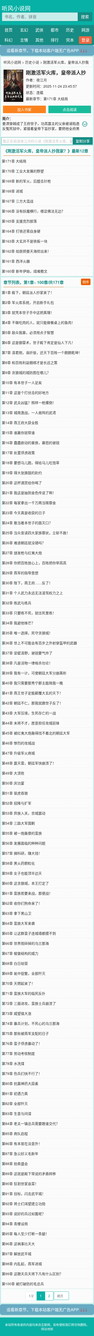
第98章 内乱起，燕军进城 (22, 1263)
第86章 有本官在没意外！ (22, 1143)
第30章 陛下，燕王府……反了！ (27, 582)
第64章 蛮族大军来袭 (18, 923)
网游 (85, 30)
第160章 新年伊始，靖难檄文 (24, 271)
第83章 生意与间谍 (16, 1113)
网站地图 (47, 1329)
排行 (55, 40)
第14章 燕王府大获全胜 (20, 422)
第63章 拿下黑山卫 (16, 913)
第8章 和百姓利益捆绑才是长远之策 (29, 362)
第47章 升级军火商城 (18, 752)
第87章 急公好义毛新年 (20, 1153)
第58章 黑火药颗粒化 (18, 863)
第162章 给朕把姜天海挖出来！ (26, 251)
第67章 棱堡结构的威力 (20, 953)
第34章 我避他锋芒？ (18, 622)
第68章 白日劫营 (15, 963)
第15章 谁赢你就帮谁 (18, 432)
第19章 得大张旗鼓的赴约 (22, 472)
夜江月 (41, 79)
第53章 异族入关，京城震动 (23, 813)
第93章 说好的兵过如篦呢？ (23, 1213)
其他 (39, 40)
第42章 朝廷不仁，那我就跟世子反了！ (32, 702)
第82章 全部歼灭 (15, 1103)
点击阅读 (70, 109)
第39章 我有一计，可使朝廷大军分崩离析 (34, 672)
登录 (85, 40)
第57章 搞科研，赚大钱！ (22, 853)
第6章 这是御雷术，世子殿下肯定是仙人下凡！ (38, 342)
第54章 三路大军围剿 (18, 823)
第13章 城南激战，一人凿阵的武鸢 (29, 412)
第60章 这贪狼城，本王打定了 (25, 883)
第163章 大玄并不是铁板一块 (24, 241)
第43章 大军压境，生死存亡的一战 (29, 712)
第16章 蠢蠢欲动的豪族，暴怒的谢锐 (30, 442)
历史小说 (32, 62)
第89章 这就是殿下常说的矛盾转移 (29, 1173)
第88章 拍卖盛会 (15, 1163)
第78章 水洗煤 (13, 1063)
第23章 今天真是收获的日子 (23, 512)
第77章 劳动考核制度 (18, 1053)
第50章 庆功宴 (13, 783)
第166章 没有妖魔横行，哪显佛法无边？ (33, 211)
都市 (55, 30)
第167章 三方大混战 (17, 201)
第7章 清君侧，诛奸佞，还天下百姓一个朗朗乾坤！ (42, 352)
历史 (70, 30)
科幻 (9, 40)
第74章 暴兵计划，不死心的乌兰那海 (30, 1023)
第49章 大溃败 (13, 773)
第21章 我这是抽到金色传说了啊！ (29, 492)
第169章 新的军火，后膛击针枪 (26, 180)
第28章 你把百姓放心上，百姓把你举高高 (34, 562)
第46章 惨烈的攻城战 (18, 742)
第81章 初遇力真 (15, 1093)
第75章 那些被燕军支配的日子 (25, 1033)
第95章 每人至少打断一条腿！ (25, 1233)
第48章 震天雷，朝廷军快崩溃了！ (29, 763)
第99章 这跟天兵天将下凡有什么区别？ (32, 1273)
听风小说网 (16, 8)
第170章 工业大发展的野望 (23, 170)
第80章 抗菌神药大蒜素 (20, 1083)
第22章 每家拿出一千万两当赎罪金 (29, 502)
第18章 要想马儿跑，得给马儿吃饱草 (30, 462)
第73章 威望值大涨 (16, 1013)
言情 (24, 40)
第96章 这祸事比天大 (18, 1243)
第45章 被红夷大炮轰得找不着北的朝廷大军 (36, 732)
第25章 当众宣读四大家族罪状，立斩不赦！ (36, 532)
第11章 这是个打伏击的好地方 (25, 392)
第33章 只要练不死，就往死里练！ (29, 612)
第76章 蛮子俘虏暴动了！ (22, 1043)
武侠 (39, 30)
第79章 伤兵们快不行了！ (22, 1073)
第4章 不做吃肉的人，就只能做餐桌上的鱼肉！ (38, 322)
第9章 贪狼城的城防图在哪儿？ (26, 372)
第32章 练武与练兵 (16, 602)
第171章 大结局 (55, 98)
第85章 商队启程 (15, 1133)
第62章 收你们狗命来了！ (22, 903)
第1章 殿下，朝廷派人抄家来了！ (28, 292)
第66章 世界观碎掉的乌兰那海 (25, 943)
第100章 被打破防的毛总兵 (23, 1283)
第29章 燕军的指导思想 (20, 572)
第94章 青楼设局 (15, 1223)
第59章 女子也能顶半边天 (22, 873)
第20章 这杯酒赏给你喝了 (22, 482)
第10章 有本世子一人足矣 (22, 382)
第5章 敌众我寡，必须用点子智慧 (28, 332)
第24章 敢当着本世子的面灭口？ (27, 522)
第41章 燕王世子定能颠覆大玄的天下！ (32, 692)
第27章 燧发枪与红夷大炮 (22, 552)
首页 (9, 30)
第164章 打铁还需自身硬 (21, 231)
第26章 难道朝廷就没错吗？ (23, 542)
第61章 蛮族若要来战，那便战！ (27, 893)
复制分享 (83, 140)
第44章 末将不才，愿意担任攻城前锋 (30, 722)
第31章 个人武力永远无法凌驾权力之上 (32, 592)
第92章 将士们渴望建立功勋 (23, 1203)
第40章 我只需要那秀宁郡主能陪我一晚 (32, 682)
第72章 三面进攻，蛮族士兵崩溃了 (29, 1003)
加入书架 (24, 109)
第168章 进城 (12, 191)
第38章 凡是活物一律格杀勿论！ (27, 662)
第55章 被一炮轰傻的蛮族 (22, 833)
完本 (70, 40)
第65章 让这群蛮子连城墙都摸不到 (29, 933)
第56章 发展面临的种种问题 (23, 843)
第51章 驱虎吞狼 (15, 793)
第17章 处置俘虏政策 (18, 452)
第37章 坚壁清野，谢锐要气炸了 (27, 652)
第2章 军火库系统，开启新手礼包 (28, 302)
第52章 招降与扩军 (16, 803)
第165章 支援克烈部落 (19, 221)
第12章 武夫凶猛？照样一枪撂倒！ (29, 402)
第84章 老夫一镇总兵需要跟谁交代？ (30, 1123)
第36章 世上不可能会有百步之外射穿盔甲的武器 (39, 642)
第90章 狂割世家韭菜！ (20, 1183)
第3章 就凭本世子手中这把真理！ (28, 312)
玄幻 (24, 30)
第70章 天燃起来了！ (18, 983)
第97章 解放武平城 (16, 1253)
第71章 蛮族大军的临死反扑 (23, 993)
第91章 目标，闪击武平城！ (23, 1193)
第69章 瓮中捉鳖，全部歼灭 (23, 973)
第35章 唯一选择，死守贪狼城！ (27, 632)
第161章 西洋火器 (16, 261)
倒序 (85, 281)
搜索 (85, 17)
